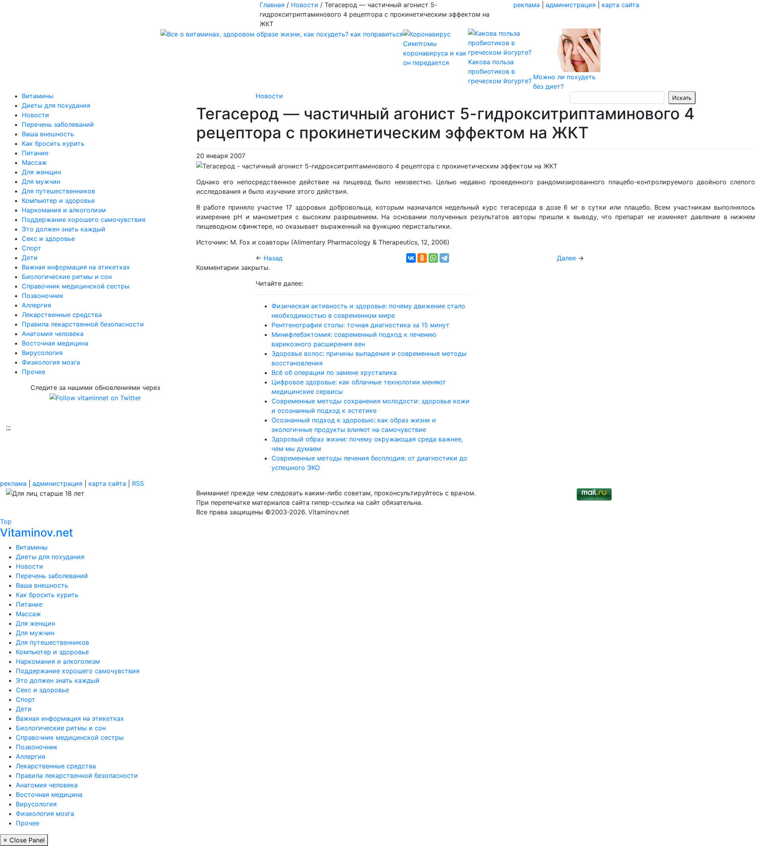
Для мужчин (41, 181)
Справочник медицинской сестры (76, 286)
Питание (35, 153)
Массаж (34, 162)
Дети (30, 258)
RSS (138, 483)
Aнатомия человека (53, 334)
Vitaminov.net (36, 532)
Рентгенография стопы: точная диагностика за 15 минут (360, 325)
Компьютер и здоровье (58, 200)
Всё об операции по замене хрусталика (334, 372)
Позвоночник (42, 296)
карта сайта (620, 5)
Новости (35, 115)
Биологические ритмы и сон (67, 277)
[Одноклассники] (422, 258)
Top (5, 521)
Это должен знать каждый (63, 229)
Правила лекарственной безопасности (83, 324)
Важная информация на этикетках (76, 267)
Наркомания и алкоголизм (64, 210)
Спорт (31, 248)
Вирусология (42, 353)
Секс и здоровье (48, 239)
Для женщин (41, 172)
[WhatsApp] (433, 258)
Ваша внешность (48, 134)
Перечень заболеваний (58, 124)
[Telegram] (444, 258)
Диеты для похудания (56, 105)
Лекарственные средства (62, 315)
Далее (566, 258)
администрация (571, 5)
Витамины (38, 96)
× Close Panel (24, 840)
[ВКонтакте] (411, 258)
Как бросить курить (53, 143)
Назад (273, 258)
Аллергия (36, 305)
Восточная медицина (55, 343)
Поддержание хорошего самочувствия (83, 219)
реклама (526, 5)
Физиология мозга (51, 362)
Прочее (33, 372)
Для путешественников (58, 191)
